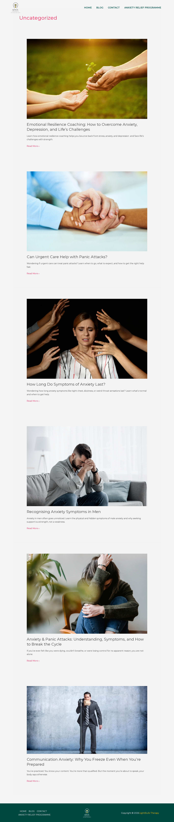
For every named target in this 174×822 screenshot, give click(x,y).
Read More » (33, 145)
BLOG (99, 7)
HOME (88, 7)
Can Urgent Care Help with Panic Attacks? (67, 256)
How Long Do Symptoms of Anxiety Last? (66, 384)
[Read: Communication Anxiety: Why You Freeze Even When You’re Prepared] (87, 720)
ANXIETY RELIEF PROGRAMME (142, 7)
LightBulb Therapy (149, 813)
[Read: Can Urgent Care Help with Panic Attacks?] (87, 211)
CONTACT (114, 7)
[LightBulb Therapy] (16, 7)
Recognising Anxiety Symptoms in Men (64, 511)
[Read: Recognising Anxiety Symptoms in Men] (87, 466)
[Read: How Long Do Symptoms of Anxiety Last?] (87, 338)
